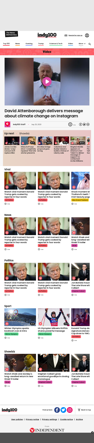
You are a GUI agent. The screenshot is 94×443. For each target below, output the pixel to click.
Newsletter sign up (75, 35)
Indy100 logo (47, 35)
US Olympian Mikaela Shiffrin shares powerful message (53, 329)
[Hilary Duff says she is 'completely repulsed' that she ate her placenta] (28, 141)
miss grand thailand (80, 200)
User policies (17, 419)
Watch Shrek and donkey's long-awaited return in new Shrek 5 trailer (18, 376)
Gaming (29, 44)
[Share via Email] (87, 124)
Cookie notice (66, 419)
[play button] (47, 81)
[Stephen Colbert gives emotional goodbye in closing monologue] (53, 363)
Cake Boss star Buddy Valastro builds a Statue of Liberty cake (61, 150)
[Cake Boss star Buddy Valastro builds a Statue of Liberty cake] (61, 141)
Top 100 (6, 44)
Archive (79, 419)
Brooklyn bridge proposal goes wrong (43, 149)
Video (70, 44)
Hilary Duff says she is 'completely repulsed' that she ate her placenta (28, 150)
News (17, 44)
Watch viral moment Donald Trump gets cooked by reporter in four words (19, 194)
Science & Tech (55, 44)
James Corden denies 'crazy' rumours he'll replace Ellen (10, 150)
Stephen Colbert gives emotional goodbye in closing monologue (53, 376)
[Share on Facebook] (80, 124)
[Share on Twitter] (84, 124)
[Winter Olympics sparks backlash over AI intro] (20, 317)
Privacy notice (32, 419)
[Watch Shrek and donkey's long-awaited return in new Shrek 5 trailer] (20, 363)
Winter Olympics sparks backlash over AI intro (16, 329)
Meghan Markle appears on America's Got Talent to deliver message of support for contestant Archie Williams (77, 154)
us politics (9, 200)
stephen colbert (78, 291)
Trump (41, 44)
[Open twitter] (63, 410)
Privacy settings (49, 419)
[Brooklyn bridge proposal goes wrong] (45, 141)
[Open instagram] (70, 410)
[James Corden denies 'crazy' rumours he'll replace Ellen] (11, 141)
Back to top (86, 410)
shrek (74, 246)
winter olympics (11, 334)
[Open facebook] (57, 410)
